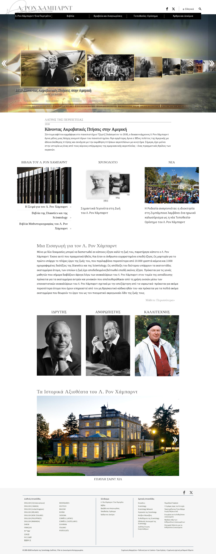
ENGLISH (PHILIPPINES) (33, 518)
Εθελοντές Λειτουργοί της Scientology (147, 522)
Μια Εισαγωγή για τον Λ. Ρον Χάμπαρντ (77, 245)
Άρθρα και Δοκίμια (107, 515)
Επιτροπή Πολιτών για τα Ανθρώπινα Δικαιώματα (173, 526)
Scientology (142, 506)
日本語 (26, 534)
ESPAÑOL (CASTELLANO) (68, 521)
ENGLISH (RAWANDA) (32, 521)
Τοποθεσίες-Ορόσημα (108, 511)
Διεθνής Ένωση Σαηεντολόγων (144, 528)
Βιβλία (103, 505)
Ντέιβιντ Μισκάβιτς (145, 515)
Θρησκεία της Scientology (147, 512)
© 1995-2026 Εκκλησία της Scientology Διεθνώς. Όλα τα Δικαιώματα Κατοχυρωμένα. (53, 550)
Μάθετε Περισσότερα (159, 300)
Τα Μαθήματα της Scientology (148, 518)
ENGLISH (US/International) (34, 503)
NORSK (62, 512)
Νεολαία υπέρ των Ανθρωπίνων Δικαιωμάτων (174, 521)
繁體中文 (27, 540)
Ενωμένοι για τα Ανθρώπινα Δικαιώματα (174, 516)
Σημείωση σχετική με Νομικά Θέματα (180, 550)
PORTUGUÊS (64, 531)
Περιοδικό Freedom (171, 503)
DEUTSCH (62, 506)
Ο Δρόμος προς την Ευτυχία (174, 506)
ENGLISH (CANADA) (31, 506)
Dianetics (141, 503)
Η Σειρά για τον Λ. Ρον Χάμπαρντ (46, 206)
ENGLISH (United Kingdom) (34, 509)
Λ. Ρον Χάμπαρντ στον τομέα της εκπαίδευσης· (145, 275)
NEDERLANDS (64, 503)
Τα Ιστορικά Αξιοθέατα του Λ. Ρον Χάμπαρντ (87, 391)
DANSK (26, 524)
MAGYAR (62, 509)
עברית (27, 531)
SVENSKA (62, 515)
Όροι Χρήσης (161, 550)
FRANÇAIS (28, 528)
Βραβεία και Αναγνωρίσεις (110, 508)
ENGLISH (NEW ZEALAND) (33, 515)
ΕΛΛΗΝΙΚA (63, 524)
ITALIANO (62, 528)
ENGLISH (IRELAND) (31, 512)
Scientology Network (145, 509)
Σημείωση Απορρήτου (129, 550)
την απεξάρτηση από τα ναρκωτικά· (132, 284)
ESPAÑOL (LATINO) (66, 518)
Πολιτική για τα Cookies (146, 550)
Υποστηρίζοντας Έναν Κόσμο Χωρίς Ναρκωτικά (174, 510)
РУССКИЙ (27, 537)
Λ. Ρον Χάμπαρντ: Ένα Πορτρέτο (112, 502)
